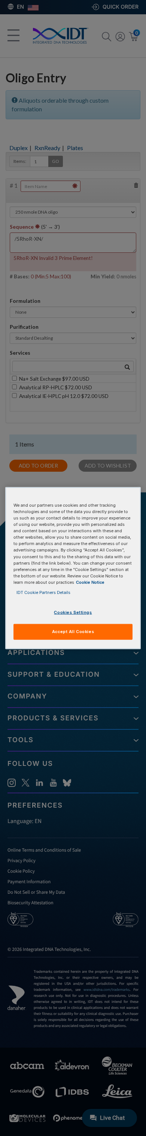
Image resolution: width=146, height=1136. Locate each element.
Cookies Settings (73, 612)
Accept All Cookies (73, 631)
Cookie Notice (90, 582)
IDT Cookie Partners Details (43, 592)
